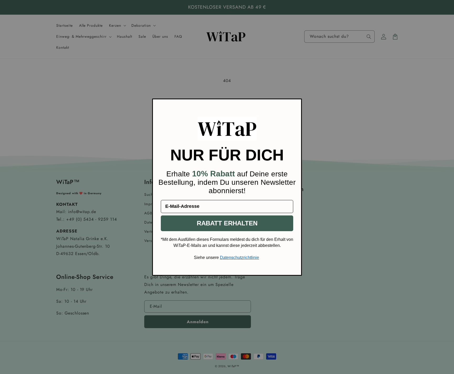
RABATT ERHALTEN (227, 223)
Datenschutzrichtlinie (239, 257)
